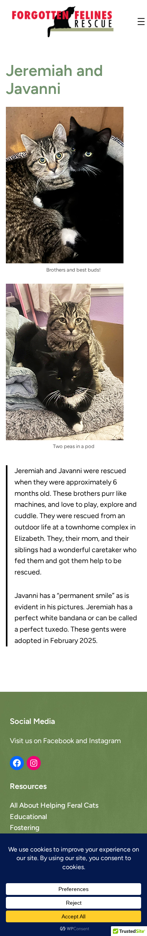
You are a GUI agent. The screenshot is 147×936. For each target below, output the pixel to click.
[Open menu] (141, 21)
